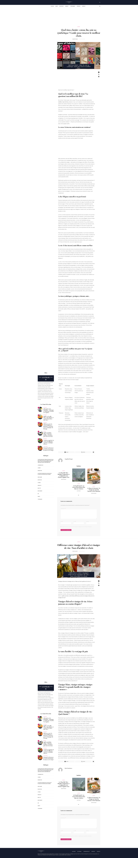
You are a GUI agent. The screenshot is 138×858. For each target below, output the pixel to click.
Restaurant (73, 6)
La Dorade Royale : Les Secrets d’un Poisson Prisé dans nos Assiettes (78, 487)
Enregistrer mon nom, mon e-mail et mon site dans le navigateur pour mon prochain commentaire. (77, 526)
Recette (39, 488)
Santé (56, 6)
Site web (87, 521)
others (39, 482)
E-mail (74, 521)
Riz (38, 493)
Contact (83, 6)
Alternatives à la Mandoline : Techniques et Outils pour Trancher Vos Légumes (48, 410)
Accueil (52, 6)
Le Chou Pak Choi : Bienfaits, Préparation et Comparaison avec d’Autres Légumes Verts (64, 475)
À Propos (78, 6)
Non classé (40, 477)
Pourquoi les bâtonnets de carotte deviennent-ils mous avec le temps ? (48, 449)
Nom (62, 521)
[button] (99, 6)
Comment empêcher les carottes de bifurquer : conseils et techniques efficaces (48, 442)
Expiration (40, 470)
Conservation (45, 446)
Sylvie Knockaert (63, 479)
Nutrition (61, 6)
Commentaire (63, 508)
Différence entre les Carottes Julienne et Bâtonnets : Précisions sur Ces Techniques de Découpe (48, 426)
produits (78, 26)
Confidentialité (86, 851)
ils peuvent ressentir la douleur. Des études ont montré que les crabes (45, 474)
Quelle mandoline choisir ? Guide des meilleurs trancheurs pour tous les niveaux (48, 434)
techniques (45, 407)
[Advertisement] (78, 18)
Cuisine (66, 6)
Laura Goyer (79, 490)
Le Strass (73, 851)
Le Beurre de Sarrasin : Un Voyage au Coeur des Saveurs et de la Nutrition (93, 489)
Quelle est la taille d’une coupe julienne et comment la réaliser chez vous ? (48, 418)
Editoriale (79, 851)
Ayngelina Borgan (69, 459)
